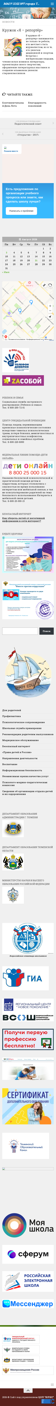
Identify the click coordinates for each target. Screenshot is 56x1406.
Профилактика (11, 716)
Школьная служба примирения (22, 728)
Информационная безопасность (22, 770)
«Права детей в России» (17, 752)
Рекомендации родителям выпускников (27, 734)
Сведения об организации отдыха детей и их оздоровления (27, 793)
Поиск (46, 631)
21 (36, 260)
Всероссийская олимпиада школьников (28, 956)
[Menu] (52, 3)
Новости (8, 21)
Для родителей (11, 710)
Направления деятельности (19, 758)
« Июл (5, 272)
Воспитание (9, 764)
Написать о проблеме (21, 211)
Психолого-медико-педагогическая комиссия (24, 784)
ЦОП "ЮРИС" (46, 1397)
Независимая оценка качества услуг (25, 776)
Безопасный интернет (16, 746)
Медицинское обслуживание (20, 740)
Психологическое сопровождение (23, 722)
